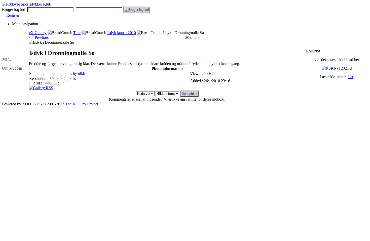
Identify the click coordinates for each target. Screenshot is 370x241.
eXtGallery (38, 33)
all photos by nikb (71, 73)
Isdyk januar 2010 (121, 33)
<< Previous (39, 37)
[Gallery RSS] (41, 88)
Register (12, 15)
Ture (77, 33)
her (350, 77)
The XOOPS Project (81, 104)
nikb (51, 73)
